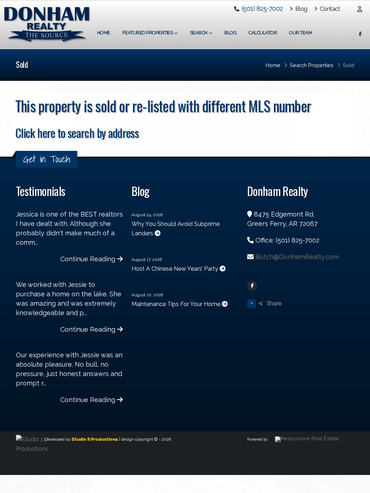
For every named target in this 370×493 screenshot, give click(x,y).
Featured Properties (147, 32)
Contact (329, 8)
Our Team (300, 32)
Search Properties (312, 65)
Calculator (263, 32)
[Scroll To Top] (357, 485)
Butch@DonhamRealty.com (297, 257)
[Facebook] (252, 286)
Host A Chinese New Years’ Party (176, 268)
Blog (300, 8)
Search (198, 32)
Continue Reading (88, 259)
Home (103, 32)
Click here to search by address (77, 132)
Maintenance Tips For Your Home (177, 304)
